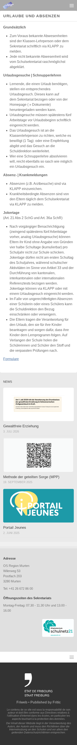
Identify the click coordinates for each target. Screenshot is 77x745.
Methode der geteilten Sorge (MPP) (31, 477)
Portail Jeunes (14, 528)
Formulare (11, 359)
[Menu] (71, 5)
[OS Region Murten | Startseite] (10, 5)
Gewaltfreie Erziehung (20, 426)
